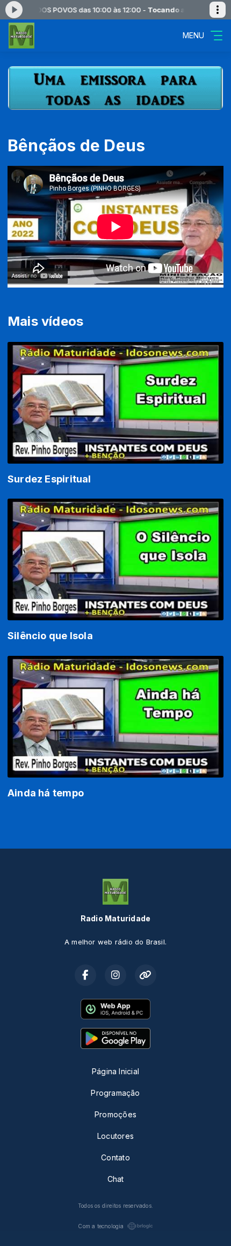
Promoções (115, 1114)
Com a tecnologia (101, 1226)
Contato (115, 1157)
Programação (115, 1092)
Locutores (115, 1135)
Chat (115, 1179)
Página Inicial (115, 1071)
